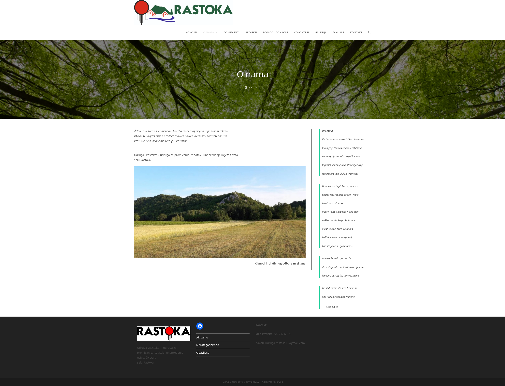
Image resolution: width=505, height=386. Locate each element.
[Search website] (369, 32)
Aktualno (202, 337)
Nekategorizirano (207, 345)
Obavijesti (202, 352)
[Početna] (246, 87)
